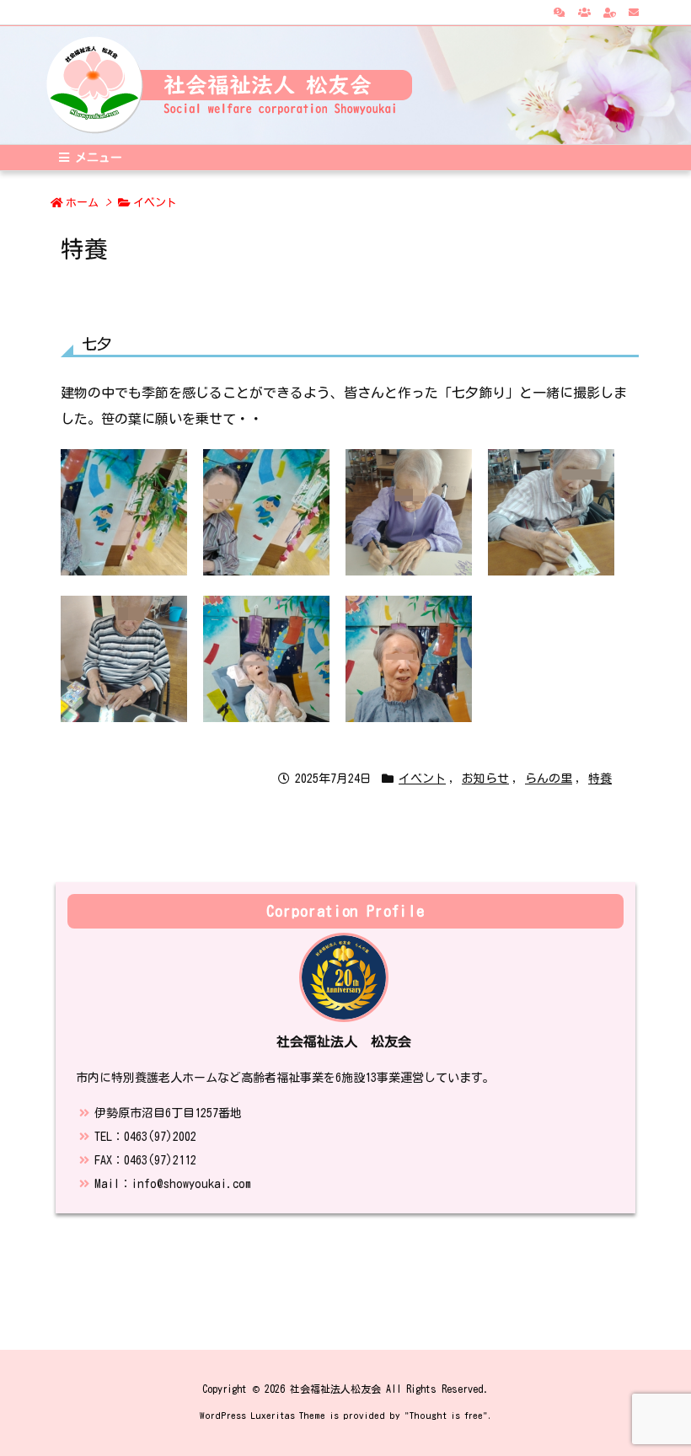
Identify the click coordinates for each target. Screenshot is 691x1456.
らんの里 (548, 778)
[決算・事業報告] (559, 11)
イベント (155, 202)
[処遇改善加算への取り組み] (584, 11)
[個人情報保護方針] (609, 11)
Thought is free (446, 1415)
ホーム (82, 202)
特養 (600, 778)
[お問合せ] (633, 11)
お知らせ (485, 778)
